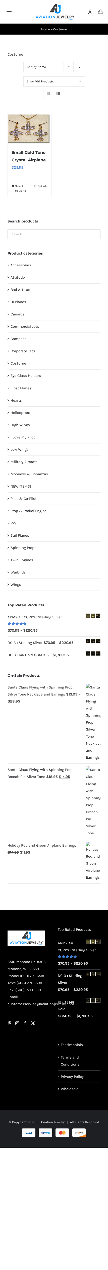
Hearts (16, 400)
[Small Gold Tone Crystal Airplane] (29, 129)
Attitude (18, 277)
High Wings (20, 425)
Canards (18, 314)
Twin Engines (22, 560)
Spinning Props (23, 547)
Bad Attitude (21, 289)
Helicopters (20, 412)
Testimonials (72, 1045)
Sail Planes (20, 535)
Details (42, 186)
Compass (19, 338)
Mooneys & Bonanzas (29, 474)
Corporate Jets (23, 351)
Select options (20, 188)
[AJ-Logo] (55, 6)
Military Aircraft (24, 461)
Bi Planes (18, 302)
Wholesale (69, 1089)
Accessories (21, 265)
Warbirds (18, 572)
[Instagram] (17, 1023)
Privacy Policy (72, 1076)
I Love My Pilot (23, 437)
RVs (14, 523)
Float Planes (21, 388)
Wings (16, 584)
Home (45, 29)
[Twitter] (33, 1023)
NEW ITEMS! (21, 486)
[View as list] (58, 94)
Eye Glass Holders (26, 375)
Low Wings (20, 449)
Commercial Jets (25, 326)
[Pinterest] (10, 1023)
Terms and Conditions (70, 1061)
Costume (18, 363)
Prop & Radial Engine (29, 511)
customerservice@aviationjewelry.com (41, 1004)
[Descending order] (80, 67)
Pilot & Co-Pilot (24, 498)
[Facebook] (25, 1023)
